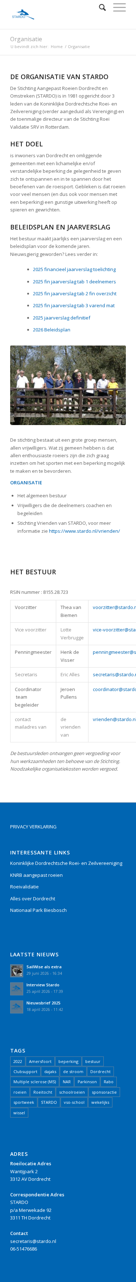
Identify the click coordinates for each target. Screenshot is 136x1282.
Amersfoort (40, 1061)
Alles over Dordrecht (32, 898)
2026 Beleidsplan (51, 329)
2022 (17, 1061)
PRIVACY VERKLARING (33, 826)
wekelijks (100, 1102)
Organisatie (26, 39)
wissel (19, 1112)
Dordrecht (100, 1071)
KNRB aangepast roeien (36, 875)
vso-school (74, 1102)
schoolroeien (72, 1092)
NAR (67, 1081)
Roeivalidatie (24, 886)
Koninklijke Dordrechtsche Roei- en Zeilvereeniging (66, 863)
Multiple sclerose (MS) (34, 1081)
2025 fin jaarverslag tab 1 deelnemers (74, 281)
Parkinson (87, 1081)
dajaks (50, 1071)
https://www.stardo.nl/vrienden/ (84, 531)
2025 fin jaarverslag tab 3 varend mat (74, 305)
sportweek (23, 1102)
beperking (68, 1061)
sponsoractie (104, 1092)
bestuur (92, 1061)
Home (57, 46)
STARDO (49, 1102)
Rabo (109, 1081)
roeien (19, 1092)
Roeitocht (42, 1092)
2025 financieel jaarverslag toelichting (74, 269)
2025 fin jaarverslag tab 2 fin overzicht (74, 293)
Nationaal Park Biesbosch (38, 910)
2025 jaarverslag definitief (61, 317)
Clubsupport (25, 1071)
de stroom (73, 1071)
